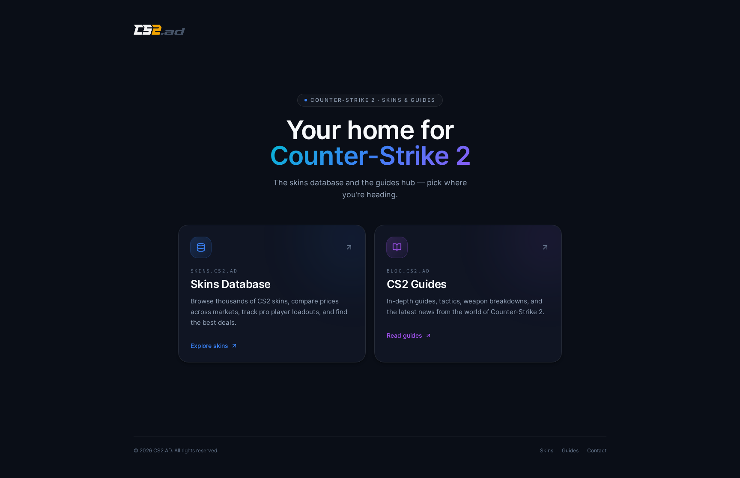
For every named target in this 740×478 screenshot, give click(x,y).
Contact (596, 450)
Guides (570, 450)
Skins (546, 450)
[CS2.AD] (159, 31)
